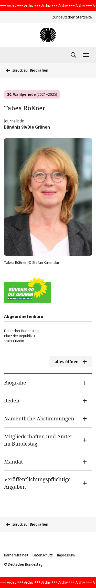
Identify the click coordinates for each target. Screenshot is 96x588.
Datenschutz (43, 555)
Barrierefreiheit (16, 555)
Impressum (66, 555)
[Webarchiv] (48, 35)
